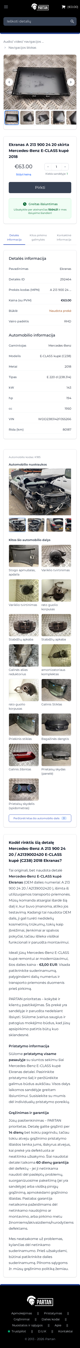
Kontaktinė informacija (64, 237)
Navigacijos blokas (22, 48)
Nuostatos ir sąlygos (27, 1325)
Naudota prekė (60, 311)
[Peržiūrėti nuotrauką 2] (27, 118)
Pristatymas (53, 1313)
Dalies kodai (51, 1319)
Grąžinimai (22, 1319)
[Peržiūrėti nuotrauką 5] (73, 118)
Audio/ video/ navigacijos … (23, 42)
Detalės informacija (14, 237)
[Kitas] (71, 82)
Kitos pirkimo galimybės (38, 237)
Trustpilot (19, 1331)
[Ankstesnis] (9, 82)
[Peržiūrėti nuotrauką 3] (42, 118)
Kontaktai (65, 1331)
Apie (58, 1325)
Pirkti (40, 187)
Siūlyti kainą (23, 174)
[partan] (40, 1301)
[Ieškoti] (72, 21)
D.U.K (42, 1331)
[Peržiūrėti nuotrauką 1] (12, 118)
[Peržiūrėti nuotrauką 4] (58, 118)
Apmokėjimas (21, 1313)
